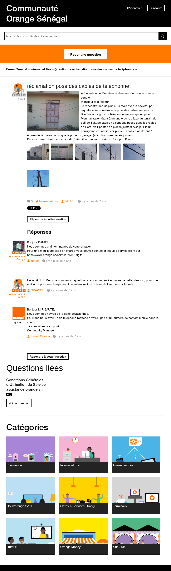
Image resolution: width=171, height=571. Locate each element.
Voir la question (19, 403)
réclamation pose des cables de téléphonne (78, 86)
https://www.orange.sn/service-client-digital (55, 255)
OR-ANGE (37, 290)
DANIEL (70, 201)
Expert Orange (40, 336)
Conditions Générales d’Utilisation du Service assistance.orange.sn (26, 384)
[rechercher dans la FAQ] (162, 36)
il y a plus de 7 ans (58, 260)
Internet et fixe (48, 201)
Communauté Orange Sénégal (37, 13)
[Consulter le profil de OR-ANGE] (19, 289)
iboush (35, 260)
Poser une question (85, 54)
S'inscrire (156, 8)
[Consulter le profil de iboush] (19, 251)
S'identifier (134, 8)
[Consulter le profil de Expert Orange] (19, 319)
